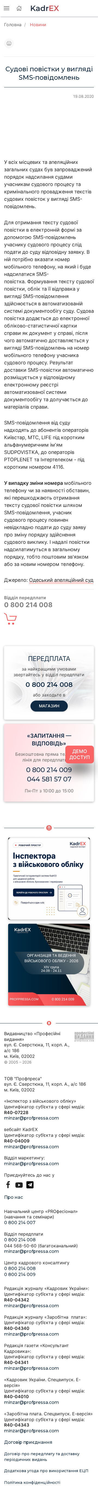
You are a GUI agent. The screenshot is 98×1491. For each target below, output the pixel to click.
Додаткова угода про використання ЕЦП (46, 1470)
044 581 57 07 (49, 779)
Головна (13, 24)
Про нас (13, 1197)
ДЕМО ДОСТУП (79, 754)
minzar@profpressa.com (31, 1118)
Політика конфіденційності (32, 1482)
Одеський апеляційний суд (61, 580)
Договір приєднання (28, 1442)
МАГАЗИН (49, 705)
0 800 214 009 (49, 770)
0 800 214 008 (20, 1239)
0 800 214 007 (19, 1222)
